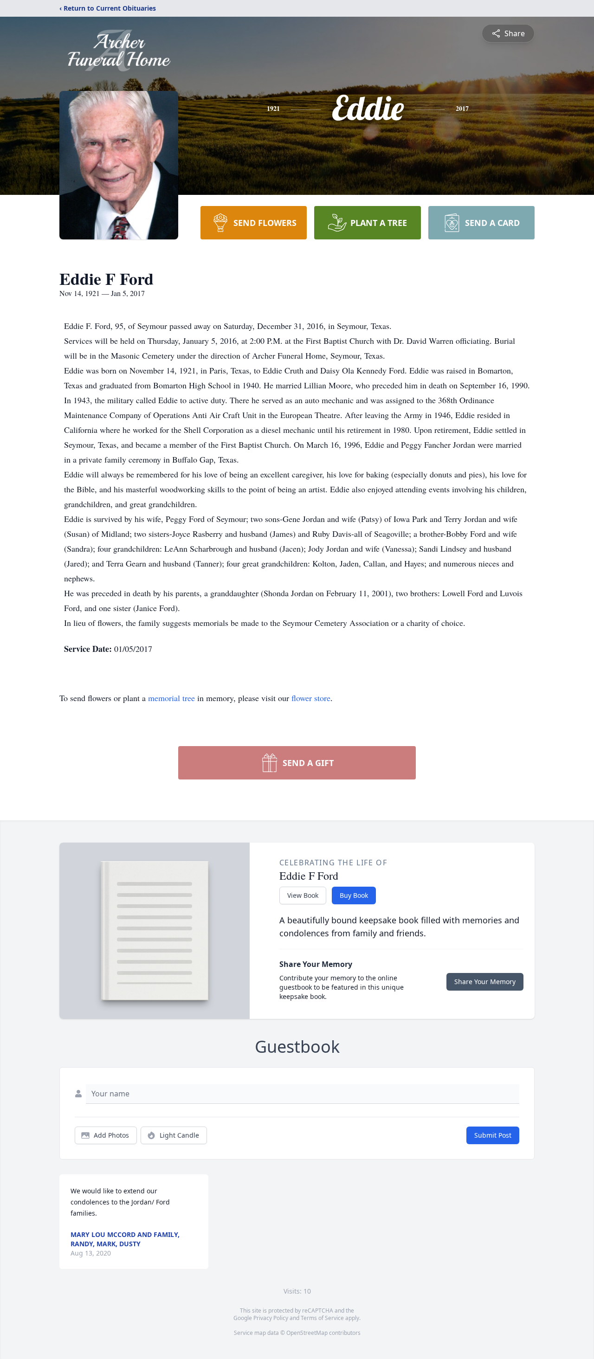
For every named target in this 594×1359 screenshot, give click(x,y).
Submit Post (492, 1135)
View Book (302, 895)
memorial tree (171, 697)
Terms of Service (322, 1318)
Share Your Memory (485, 981)
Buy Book (354, 895)
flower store (310, 697)
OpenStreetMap (307, 1333)
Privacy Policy (270, 1318)
